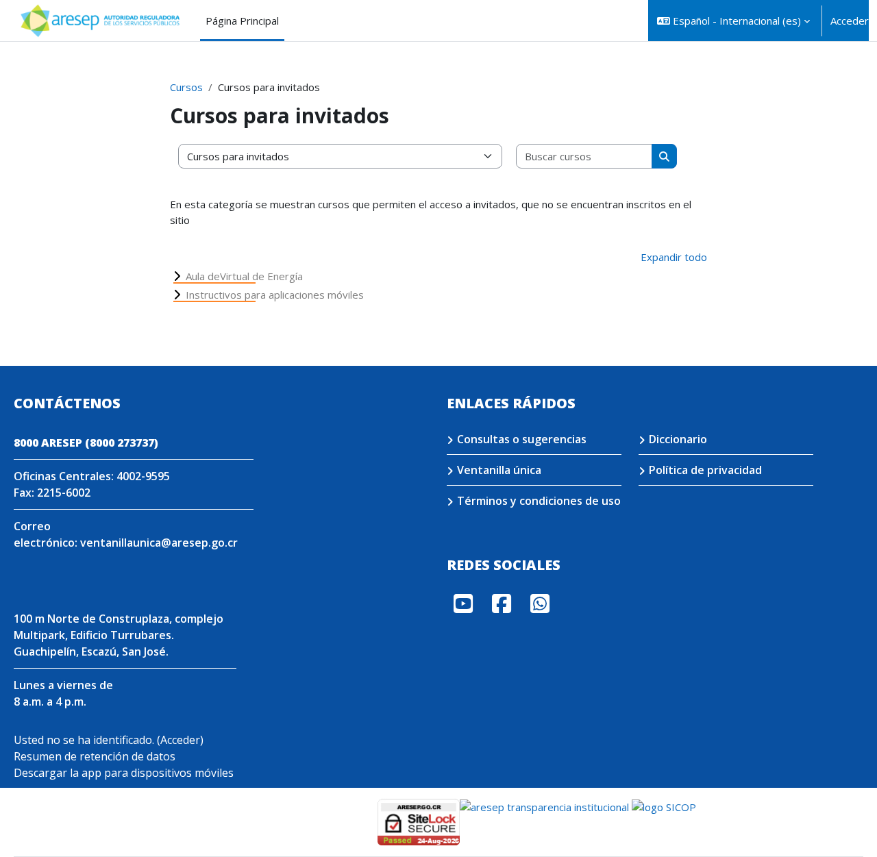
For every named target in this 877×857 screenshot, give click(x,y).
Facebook (501, 603)
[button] (733, 20)
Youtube (463, 603)
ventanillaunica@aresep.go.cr (159, 542)
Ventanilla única (499, 469)
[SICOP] (664, 806)
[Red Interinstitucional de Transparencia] (544, 806)
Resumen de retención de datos (94, 756)
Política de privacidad (705, 469)
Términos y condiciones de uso (539, 500)
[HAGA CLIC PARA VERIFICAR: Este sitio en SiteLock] (419, 821)
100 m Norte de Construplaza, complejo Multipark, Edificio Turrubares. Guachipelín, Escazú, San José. (118, 635)
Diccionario (678, 439)
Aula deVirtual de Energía (244, 276)
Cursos (186, 87)
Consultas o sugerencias (521, 439)
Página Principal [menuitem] (242, 20)
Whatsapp (539, 603)
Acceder (849, 20)
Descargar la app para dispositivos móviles (124, 772)
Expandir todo (674, 257)
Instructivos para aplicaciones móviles (275, 294)
